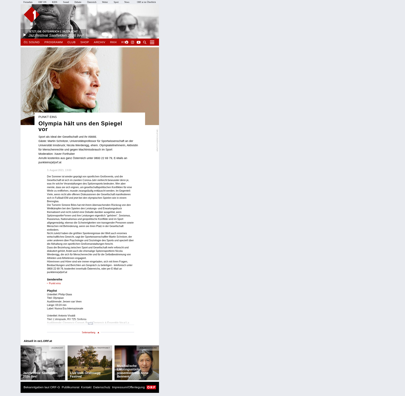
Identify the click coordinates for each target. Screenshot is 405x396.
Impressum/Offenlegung (128, 387)
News (126, 2)
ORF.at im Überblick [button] (146, 2)
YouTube (138, 42)
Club (71, 42)
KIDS (54, 2)
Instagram (132, 42)
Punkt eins (55, 283)
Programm (53, 42)
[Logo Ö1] (32, 14)
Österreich (91, 2)
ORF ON (42, 2)
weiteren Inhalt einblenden (90, 322)
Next (156, 362)
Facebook (126, 42)
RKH (113, 42)
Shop (84, 42)
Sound (66, 2)
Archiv (99, 42)
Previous (23, 362)
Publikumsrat (70, 387)
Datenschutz (101, 387)
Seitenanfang (88, 332)
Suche (144, 42)
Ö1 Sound (32, 42)
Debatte (78, 2)
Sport (116, 2)
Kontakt (86, 387)
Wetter (105, 2)
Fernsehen (27, 2)
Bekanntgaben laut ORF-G (42, 387)
